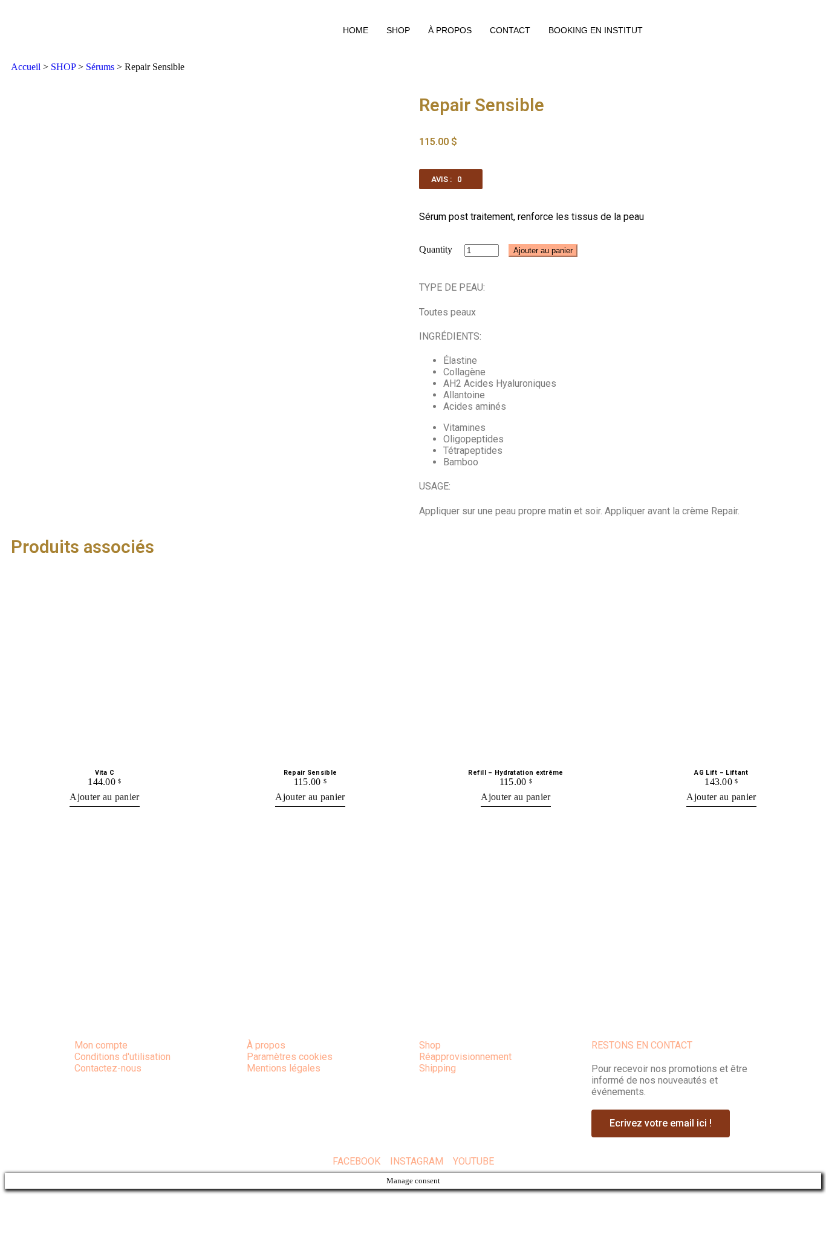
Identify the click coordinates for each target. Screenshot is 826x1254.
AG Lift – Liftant (721, 773)
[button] (451, 179)
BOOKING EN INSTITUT (595, 30)
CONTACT (510, 30)
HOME (355, 30)
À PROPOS (450, 30)
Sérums (100, 67)
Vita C (105, 773)
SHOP (398, 30)
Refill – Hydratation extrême (515, 773)
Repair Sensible (310, 773)
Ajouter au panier (543, 250)
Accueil (26, 67)
